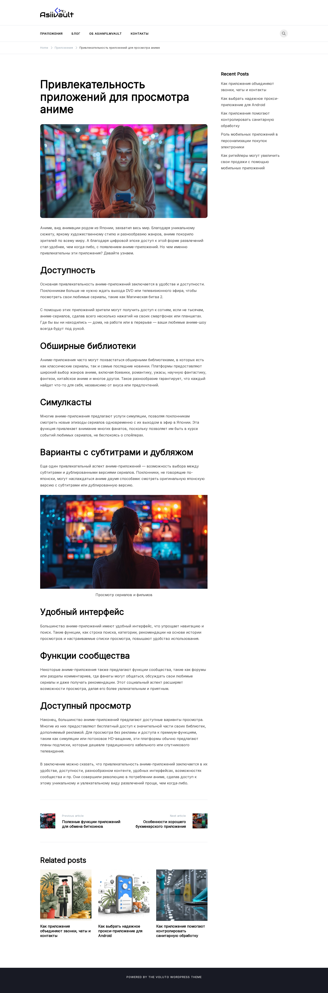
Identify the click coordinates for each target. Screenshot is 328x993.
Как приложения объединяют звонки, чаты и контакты (65, 931)
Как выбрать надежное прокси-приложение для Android (120, 931)
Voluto (162, 977)
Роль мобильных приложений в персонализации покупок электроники (249, 140)
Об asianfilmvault (105, 33)
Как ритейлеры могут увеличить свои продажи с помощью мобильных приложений (250, 161)
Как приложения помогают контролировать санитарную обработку (180, 931)
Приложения (51, 33)
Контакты (140, 33)
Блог (76, 33)
